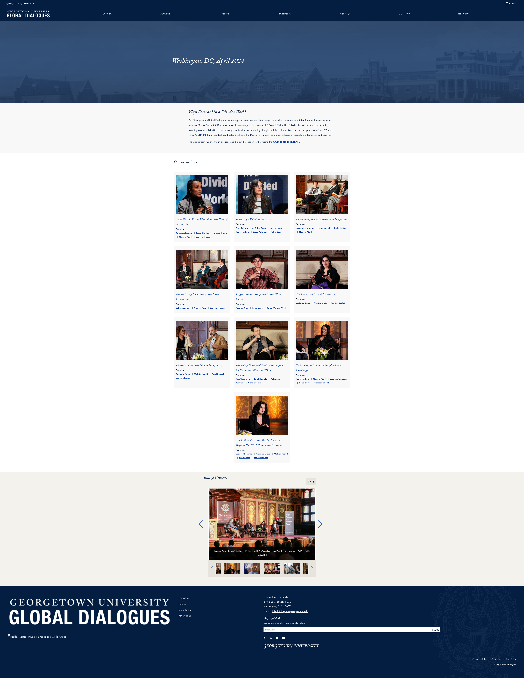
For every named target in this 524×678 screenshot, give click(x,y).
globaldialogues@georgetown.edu (289, 611)
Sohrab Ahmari (183, 307)
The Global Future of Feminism (315, 295)
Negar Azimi (324, 228)
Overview (107, 13)
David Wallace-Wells (276, 307)
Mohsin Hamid (220, 233)
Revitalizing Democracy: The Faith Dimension (197, 297)
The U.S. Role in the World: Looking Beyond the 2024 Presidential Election (259, 443)
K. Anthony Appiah (305, 228)
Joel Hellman (276, 228)
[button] (167, 14)
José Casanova (243, 378)
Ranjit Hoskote (242, 231)
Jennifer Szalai (338, 303)
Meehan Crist (242, 307)
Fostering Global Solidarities (253, 220)
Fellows (225, 13)
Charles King (200, 307)
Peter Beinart (242, 228)
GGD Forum (404, 13)
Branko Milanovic (338, 378)
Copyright (495, 659)
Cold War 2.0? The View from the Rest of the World (201, 222)
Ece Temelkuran (203, 236)
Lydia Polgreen (260, 231)
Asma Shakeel (254, 382)
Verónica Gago (259, 228)
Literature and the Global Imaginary (199, 366)
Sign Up (435, 629)
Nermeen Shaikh (321, 382)
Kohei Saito (276, 231)
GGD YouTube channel (286, 141)
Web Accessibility (479, 659)
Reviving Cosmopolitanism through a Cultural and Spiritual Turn (259, 368)
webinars (200, 134)
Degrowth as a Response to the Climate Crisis (260, 297)
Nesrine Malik (185, 236)
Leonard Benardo (244, 453)
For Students (463, 13)
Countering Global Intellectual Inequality (321, 220)
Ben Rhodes (244, 457)
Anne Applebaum (184, 233)
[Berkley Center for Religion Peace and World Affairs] (37, 636)
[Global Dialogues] (89, 611)
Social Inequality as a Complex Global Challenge (319, 368)
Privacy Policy (510, 659)
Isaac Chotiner (203, 233)
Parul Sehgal (218, 374)
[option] (262, 524)
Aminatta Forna (183, 374)
